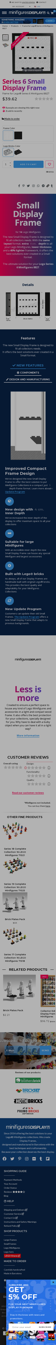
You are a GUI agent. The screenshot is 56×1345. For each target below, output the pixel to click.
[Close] (53, 1282)
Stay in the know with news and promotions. (27, 1316)
